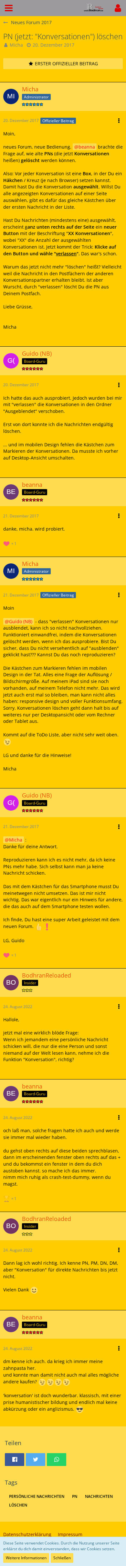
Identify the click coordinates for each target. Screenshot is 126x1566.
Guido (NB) (20, 621)
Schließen (62, 1558)
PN (74, 1496)
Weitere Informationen (26, 1558)
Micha (16, 45)
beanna (87, 147)
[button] (8, 8)
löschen (18, 1505)
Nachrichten (99, 1496)
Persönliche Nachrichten (36, 1496)
